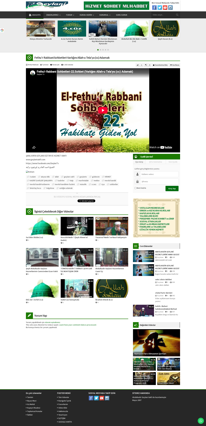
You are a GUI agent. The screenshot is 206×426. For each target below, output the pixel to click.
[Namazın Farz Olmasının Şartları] (156, 342)
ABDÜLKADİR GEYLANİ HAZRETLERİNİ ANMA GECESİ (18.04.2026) (167, 267)
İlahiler (30, 415)
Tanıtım (30, 397)
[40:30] (77, 288)
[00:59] (143, 270)
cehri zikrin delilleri (163, 279)
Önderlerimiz (52, 15)
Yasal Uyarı (62, 415)
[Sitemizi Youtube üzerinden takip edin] (165, 7)
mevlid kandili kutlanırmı (40, 184)
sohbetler (114, 184)
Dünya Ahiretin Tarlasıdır (41, 39)
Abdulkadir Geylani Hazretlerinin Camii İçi (109, 270)
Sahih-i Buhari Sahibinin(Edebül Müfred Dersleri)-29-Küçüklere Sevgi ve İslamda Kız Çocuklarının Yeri (167, 307)
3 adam (33, 176)
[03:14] (77, 226)
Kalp (71, 180)
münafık (83, 184)
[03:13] (111, 226)
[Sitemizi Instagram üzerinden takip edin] (170, 7)
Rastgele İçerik (64, 400)
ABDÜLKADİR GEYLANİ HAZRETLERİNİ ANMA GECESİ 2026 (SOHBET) (167, 253)
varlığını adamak (66, 188)
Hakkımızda (63, 411)
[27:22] (143, 256)
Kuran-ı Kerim (86, 15)
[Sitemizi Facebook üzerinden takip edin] (154, 7)
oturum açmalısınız (52, 322)
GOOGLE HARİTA (65, 422)
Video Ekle (62, 407)
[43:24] (143, 310)
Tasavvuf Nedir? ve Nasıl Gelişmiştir (111, 237)
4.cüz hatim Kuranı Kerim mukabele (72, 40)
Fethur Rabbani (33, 65)
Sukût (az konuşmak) (70, 299)
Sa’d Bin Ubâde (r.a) (34, 237)
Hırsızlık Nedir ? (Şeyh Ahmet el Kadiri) (74, 238)
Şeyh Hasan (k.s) (165, 39)
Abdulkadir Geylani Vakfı (142, 397)
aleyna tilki (45, 176)
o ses (94, 184)
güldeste (96, 176)
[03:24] (42, 257)
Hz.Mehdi (31, 404)
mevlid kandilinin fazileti (65, 184)
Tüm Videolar (63, 397)
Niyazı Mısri (31, 400)
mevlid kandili (110, 180)
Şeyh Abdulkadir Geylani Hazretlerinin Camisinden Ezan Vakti (42, 270)
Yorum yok (55, 65)
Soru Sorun (121, 15)
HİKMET (108, 176)
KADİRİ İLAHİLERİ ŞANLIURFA (41, 180)
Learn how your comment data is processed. (78, 325)
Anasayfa (36, 15)
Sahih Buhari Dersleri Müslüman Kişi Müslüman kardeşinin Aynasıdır (103, 41)
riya (103, 184)
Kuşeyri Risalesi (33, 407)
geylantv (83, 176)
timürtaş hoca (35, 188)
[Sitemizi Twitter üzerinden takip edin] (160, 7)
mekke (96, 180)
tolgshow (50, 188)
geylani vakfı (69, 176)
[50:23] (77, 257)
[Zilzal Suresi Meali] (168, 378)
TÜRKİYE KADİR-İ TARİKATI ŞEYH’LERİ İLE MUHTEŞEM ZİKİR (76, 270)
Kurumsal (103, 15)
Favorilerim (63, 404)
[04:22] (111, 257)
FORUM (69, 15)
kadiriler (61, 180)
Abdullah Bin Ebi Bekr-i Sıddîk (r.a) (134, 40)
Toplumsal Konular (34, 411)
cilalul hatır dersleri (163, 293)
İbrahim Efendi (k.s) (104, 299)
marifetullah (84, 180)
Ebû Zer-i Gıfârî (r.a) (34, 299)
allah (57, 176)
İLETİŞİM (61, 418)
